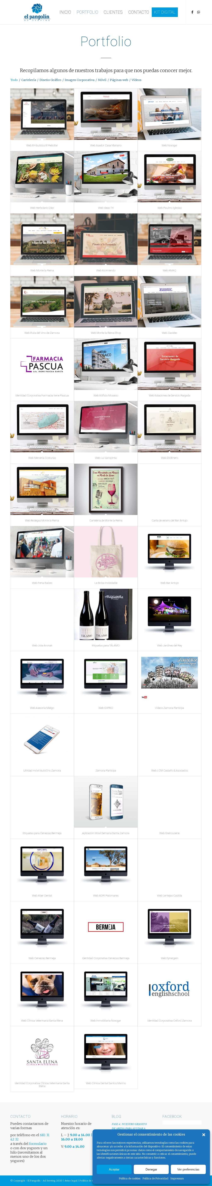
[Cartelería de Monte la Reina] (106, 489)
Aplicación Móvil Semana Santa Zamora (105, 833)
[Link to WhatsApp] (198, 12)
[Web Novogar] (169, 114)
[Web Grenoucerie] (169, 801)
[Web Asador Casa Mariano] (106, 114)
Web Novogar (169, 145)
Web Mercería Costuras (42, 457)
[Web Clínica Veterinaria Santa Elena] (42, 989)
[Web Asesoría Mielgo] (42, 676)
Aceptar (114, 1169)
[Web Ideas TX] (106, 176)
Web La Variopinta (106, 457)
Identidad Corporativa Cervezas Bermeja (105, 958)
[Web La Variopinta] (106, 426)
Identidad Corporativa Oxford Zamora (169, 1020)
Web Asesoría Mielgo (42, 707)
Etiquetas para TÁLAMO (106, 645)
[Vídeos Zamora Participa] (169, 676)
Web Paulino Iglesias (170, 207)
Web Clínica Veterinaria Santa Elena (42, 1020)
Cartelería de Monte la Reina (105, 520)
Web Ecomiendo (105, 270)
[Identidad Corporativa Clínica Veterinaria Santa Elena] (42, 1052)
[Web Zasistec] (169, 301)
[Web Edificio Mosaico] (106, 364)
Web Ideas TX (106, 207)
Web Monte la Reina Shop (106, 332)
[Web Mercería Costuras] (42, 426)
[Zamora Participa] (106, 739)
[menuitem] (65, 12)
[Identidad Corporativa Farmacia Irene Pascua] (42, 364)
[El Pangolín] (37, 12)
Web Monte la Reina (42, 270)
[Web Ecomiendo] (106, 239)
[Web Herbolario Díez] (42, 176)
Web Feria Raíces (42, 582)
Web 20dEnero (169, 457)
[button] (204, 1135)
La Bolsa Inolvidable (105, 582)
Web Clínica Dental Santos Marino (106, 1083)
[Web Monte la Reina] (42, 239)
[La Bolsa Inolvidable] (106, 551)
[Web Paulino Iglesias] (169, 176)
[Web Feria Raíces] (42, 551)
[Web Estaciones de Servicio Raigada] (169, 364)
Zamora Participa (105, 770)
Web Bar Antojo (169, 582)
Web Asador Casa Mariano (106, 145)
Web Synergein (169, 958)
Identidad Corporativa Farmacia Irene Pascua (42, 395)
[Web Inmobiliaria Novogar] (106, 989)
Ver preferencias (188, 1169)
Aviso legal (71, 1180)
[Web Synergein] (169, 926)
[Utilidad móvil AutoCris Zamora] (42, 739)
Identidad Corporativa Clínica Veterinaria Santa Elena (42, 1085)
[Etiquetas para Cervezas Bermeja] (42, 801)
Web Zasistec (169, 332)
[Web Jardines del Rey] (169, 614)
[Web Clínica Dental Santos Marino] (106, 1052)
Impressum (177, 1178)
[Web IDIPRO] (106, 676)
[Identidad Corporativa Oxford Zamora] (169, 989)
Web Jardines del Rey (169, 645)
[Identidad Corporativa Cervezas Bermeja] (106, 926)
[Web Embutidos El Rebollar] (42, 114)
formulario (38, 1144)
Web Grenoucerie (169, 833)
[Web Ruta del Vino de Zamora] (42, 301)
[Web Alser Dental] (42, 864)
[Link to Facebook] (192, 12)
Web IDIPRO (106, 707)
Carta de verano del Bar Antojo (169, 520)
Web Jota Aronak (42, 645)
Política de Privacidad (155, 1178)
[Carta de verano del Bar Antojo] (169, 489)
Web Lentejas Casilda (169, 895)
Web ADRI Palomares (105, 895)
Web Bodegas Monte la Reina (42, 520)
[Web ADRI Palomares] (106, 864)
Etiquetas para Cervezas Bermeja (42, 833)
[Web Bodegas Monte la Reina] (42, 489)
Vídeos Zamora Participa (169, 707)
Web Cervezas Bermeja (42, 958)
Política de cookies (129, 1178)
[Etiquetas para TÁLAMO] (106, 614)
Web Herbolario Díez (42, 207)
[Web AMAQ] (169, 239)
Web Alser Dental (42, 895)
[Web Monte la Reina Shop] (106, 301)
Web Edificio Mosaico (106, 395)
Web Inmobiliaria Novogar (105, 1020)
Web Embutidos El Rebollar (42, 145)
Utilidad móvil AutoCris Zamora (42, 770)
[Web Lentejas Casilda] (169, 864)
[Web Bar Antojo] (169, 551)
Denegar (151, 1169)
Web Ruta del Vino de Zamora (42, 332)
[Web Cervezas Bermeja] (42, 926)
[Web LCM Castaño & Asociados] (169, 739)
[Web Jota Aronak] (42, 614)
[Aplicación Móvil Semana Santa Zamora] (106, 801)
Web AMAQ (169, 270)
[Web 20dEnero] (169, 426)
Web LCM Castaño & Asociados (169, 770)
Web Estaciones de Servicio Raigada (169, 395)
